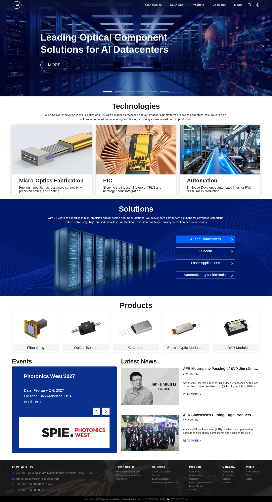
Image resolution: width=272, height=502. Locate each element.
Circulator (194, 479)
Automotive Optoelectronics (205, 275)
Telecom (205, 251)
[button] (263, 46)
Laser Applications (205, 263)
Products (195, 466)
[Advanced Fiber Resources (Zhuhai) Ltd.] (20, 3)
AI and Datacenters (205, 239)
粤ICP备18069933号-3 (178, 499)
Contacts (226, 482)
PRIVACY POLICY (158, 499)
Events (249, 475)
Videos (249, 479)
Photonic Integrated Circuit (129, 475)
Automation (121, 479)
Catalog (193, 489)
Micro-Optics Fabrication (128, 471)
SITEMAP (139, 499)
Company (228, 466)
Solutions (158, 466)
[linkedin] (258, 5)
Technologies (125, 466)
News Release (253, 471)
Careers (226, 479)
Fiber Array (194, 471)
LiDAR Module (196, 486)
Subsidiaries (228, 475)
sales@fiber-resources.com (42, 478)
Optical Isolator (196, 475)
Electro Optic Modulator (200, 482)
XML (147, 499)
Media (250, 466)
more (54, 64)
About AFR (227, 471)
